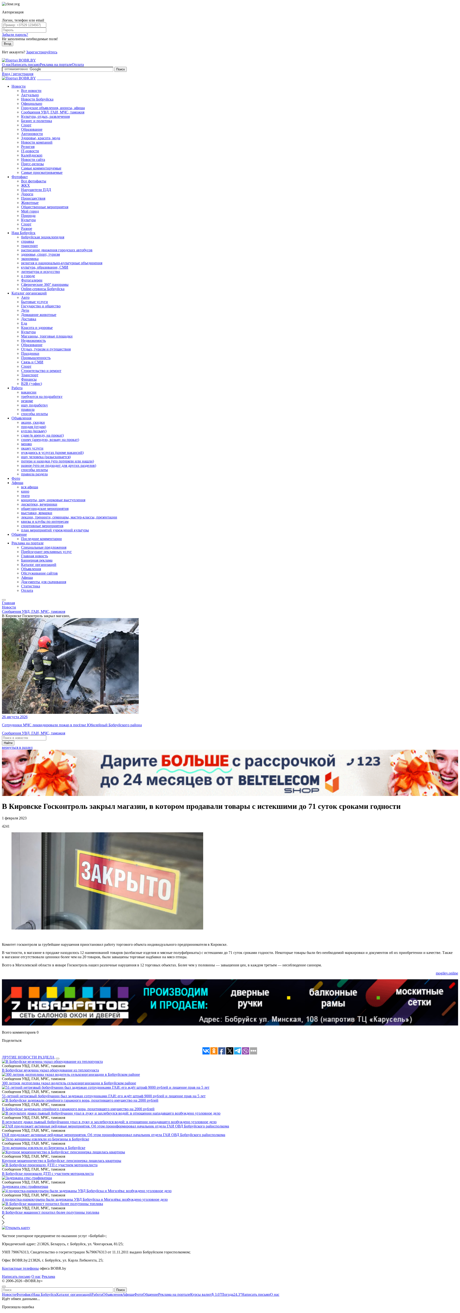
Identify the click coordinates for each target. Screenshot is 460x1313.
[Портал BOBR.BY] (19, 60)
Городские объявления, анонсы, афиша (53, 108)
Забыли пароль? (15, 35)
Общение (19, 534)
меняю (26, 444)
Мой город (30, 211)
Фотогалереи (31, 280)
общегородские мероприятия (45, 509)
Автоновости (32, 134)
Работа (17, 388)
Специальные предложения (43, 547)
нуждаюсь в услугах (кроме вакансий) (52, 453)
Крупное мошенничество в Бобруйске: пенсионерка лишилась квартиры (61, 1161)
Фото (16, 478)
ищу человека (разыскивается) (46, 457)
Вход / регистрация (17, 74)
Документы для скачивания (43, 582)
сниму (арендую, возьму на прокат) (50, 440)
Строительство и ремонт (41, 371)
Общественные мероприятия (44, 207)
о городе (28, 276)
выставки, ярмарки (36, 513)
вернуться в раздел (17, 747)
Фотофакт (20, 177)
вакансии (28, 392)
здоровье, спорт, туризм (40, 254)
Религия (27, 147)
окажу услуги (32, 448)
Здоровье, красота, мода (40, 138)
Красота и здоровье (37, 328)
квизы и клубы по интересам (45, 521)
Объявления (21, 418)
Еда (24, 323)
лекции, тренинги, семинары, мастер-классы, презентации (69, 517)
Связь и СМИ (32, 362)
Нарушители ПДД (36, 190)
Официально (31, 103)
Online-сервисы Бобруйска (42, 289)
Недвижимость (33, 340)
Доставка (28, 319)
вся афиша (29, 487)
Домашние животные (38, 315)
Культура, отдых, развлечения (45, 116)
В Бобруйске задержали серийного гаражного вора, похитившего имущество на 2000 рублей (78, 1109)
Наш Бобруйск (23, 233)
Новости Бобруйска (37, 99)
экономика (30, 259)
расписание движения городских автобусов (56, 250)
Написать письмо (25, 64)
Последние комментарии (41, 539)
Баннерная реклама (36, 560)
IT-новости (30, 151)
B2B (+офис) (31, 384)
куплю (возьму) (33, 431)
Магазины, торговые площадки (47, 336)
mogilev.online (447, 973)
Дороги (27, 194)
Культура (28, 220)
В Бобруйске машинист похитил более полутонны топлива (50, 1212)
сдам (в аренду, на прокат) (42, 435)
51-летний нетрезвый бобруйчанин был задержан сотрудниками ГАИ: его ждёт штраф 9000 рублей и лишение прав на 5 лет (104, 1096)
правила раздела (34, 474)
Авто (25, 297)
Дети (25, 310)
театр (25, 496)
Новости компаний (36, 142)
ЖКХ (25, 185)
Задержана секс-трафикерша (25, 1186)
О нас (6, 64)
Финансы (29, 379)
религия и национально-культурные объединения (61, 263)
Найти (8, 743)
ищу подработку (34, 405)
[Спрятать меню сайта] (4, 1286)
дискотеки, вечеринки (39, 504)
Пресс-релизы (32, 164)
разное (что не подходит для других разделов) (58, 465)
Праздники (30, 353)
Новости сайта (33, 160)
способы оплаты (34, 414)
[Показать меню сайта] (4, 600)
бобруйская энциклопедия (42, 237)
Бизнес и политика (36, 121)
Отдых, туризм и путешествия (46, 349)
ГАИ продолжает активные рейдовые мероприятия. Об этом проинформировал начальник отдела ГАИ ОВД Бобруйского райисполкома (113, 1135)
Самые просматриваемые (42, 172)
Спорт (26, 125)
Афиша (17, 483)
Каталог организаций (29, 293)
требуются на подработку (42, 396)
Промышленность (36, 358)
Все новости (31, 91)
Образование (31, 129)
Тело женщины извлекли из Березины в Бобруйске (43, 1148)
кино (25, 491)
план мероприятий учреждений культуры (55, 530)
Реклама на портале (56, 64)
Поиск (120, 69)
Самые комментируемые (41, 168)
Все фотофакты (33, 181)
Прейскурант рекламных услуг (46, 552)
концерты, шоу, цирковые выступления (53, 500)
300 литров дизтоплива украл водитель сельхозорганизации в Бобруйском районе (69, 1083)
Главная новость (34, 556)
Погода (231, 1294)
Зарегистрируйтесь (41, 52)
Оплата (78, 64)
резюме (27, 401)
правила (27, 409)
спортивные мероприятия (42, 526)
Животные (30, 203)
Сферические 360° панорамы (45, 284)
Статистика (30, 586)
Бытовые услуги (34, 302)
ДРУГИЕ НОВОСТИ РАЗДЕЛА (28, 1057)
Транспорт (29, 375)
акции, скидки (33, 422)
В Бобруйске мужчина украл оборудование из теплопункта (50, 1070)
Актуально (30, 95)
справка (27, 241)
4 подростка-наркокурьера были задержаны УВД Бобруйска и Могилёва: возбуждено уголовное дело (85, 1199)
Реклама (48, 1276)
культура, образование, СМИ (44, 267)
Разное (26, 228)
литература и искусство (40, 272)
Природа (28, 216)
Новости (19, 86)
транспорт (29, 246)
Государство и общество (41, 306)
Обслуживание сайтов (39, 573)
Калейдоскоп (31, 155)
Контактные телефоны (20, 1268)
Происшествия (33, 198)
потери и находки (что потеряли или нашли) (57, 461)
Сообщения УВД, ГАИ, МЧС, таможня (52, 112)
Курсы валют (205, 1294)
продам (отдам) (33, 427)
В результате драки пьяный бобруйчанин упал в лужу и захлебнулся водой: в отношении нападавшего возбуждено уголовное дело (109, 1122)
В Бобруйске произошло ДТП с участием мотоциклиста (48, 1174)
